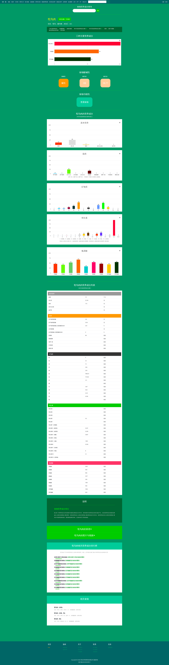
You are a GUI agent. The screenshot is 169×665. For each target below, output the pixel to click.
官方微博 (95, 649)
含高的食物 (60, 557)
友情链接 (110, 647)
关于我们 (80, 647)
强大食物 (27, 2)
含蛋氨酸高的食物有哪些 (72, 584)
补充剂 (16, 2)
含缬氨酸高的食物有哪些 (72, 567)
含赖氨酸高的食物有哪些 (72, 560)
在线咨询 (95, 651)
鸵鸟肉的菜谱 (84, 529)
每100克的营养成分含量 (80, 28)
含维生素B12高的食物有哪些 (75, 557)
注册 (163, 2)
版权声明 (65, 649)
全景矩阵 (65, 2)
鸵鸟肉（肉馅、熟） (60, 613)
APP (78, 2)
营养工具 (21, 2)
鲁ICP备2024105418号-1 (84, 662)
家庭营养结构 (45, 2)
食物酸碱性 (62, 28)
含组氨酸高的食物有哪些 (72, 574)
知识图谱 (70, 2)
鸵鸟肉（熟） (58, 619)
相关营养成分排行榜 (53, 30)
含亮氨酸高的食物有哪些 (72, 577)
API (80, 2)
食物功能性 (69, 28)
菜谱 (105, 28)
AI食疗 (12, 2)
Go (108, 1)
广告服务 (80, 651)
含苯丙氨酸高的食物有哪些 (74, 564)
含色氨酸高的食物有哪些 (72, 587)
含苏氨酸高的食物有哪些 (72, 570)
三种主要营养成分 (53, 28)
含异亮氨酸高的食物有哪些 (74, 580)
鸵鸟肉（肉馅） (58, 607)
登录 (166, 2)
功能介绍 (84, 2)
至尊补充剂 (38, 2)
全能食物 (32, 2)
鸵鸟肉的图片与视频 (84, 535)
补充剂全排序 (52, 2)
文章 (74, 2)
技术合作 (80, 649)
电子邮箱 (95, 647)
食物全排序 (59, 2)
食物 (9, 2)
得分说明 (62, 30)
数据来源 (65, 647)
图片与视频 (111, 28)
